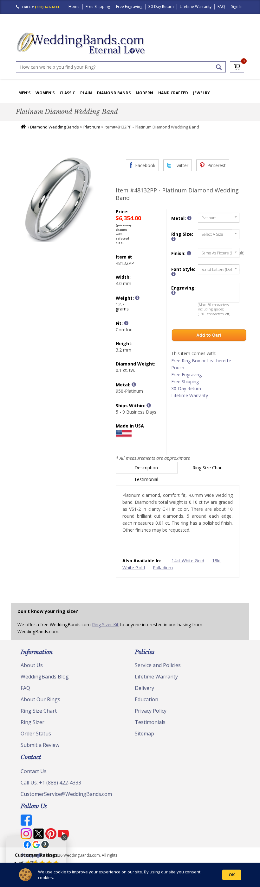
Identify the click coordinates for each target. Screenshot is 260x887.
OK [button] (232, 875)
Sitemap (144, 733)
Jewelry (201, 93)
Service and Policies (158, 665)
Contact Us (34, 771)
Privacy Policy (150, 710)
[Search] (219, 67)
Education (146, 699)
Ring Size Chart (208, 468)
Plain (86, 93)
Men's (24, 93)
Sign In (237, 6)
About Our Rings (40, 699)
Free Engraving (129, 6)
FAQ (221, 6)
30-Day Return (161, 6)
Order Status (36, 733)
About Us (32, 665)
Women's (45, 93)
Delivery (144, 687)
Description (146, 468)
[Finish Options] (189, 253)
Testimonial (146, 479)
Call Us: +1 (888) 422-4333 (51, 782)
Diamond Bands (114, 93)
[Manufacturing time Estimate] (148, 405)
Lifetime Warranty (195, 6)
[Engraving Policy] (173, 274)
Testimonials (150, 722)
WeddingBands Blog (45, 676)
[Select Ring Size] (173, 239)
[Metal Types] (134, 384)
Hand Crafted (173, 93)
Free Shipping (98, 6)
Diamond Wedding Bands (54, 127)
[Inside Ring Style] (126, 323)
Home (74, 6)
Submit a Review (40, 744)
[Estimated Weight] (137, 298)
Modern (144, 93)
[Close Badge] (64, 837)
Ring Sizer (32, 722)
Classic (67, 93)
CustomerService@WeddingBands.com (66, 793)
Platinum (91, 127)
